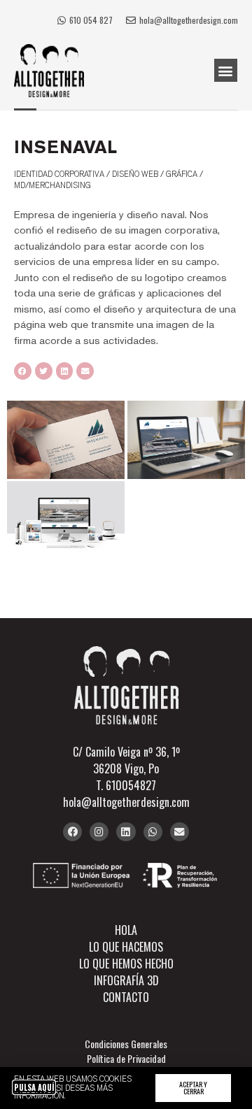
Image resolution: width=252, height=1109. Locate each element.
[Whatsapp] (153, 831)
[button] (225, 70)
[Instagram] (99, 831)
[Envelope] (179, 831)
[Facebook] (72, 831)
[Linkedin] (125, 831)
